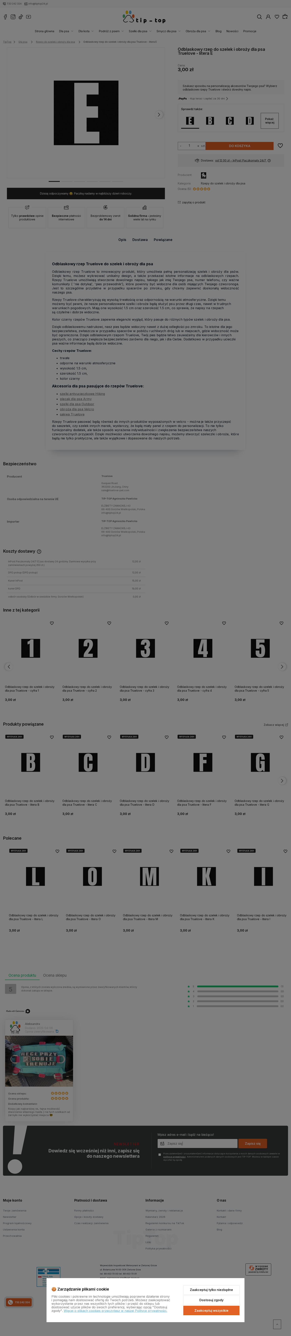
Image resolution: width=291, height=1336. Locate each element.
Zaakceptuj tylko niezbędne (211, 1290)
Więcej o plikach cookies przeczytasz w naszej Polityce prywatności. (115, 1311)
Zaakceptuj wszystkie (211, 1310)
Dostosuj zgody (211, 1300)
